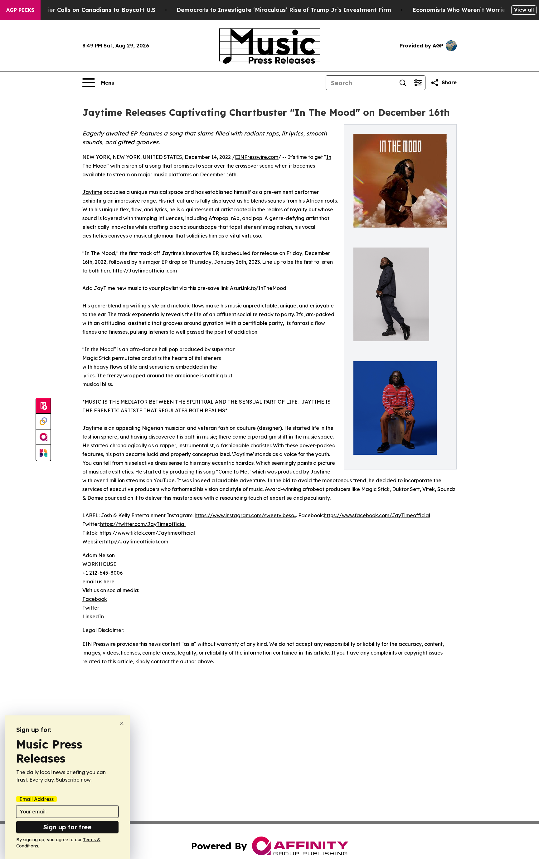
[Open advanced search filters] (417, 83)
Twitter (90, 608)
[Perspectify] (43, 422)
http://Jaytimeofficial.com (145, 271)
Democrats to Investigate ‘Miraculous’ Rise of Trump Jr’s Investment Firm (284, 9)
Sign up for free (67, 827)
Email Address (36, 799)
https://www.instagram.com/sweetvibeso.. (245, 515)
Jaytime (92, 192)
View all (524, 10)
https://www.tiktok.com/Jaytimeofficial (147, 533)
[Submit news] (43, 406)
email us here (98, 581)
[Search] (402, 83)
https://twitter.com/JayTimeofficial (143, 524)
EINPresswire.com (256, 157)
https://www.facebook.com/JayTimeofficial (377, 515)
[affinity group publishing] (43, 437)
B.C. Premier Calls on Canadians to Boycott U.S (88, 9)
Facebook (94, 599)
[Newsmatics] (43, 453)
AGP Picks (20, 10)
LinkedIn (93, 616)
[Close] (122, 723)
